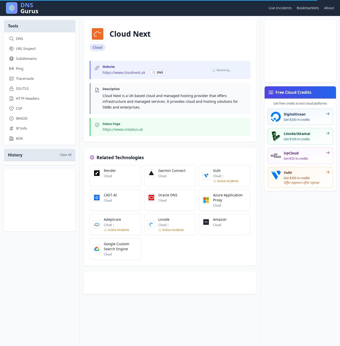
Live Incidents (280, 7)
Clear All (65, 155)
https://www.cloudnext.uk (124, 72)
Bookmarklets (308, 7)
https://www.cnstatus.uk (123, 129)
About (329, 7)
